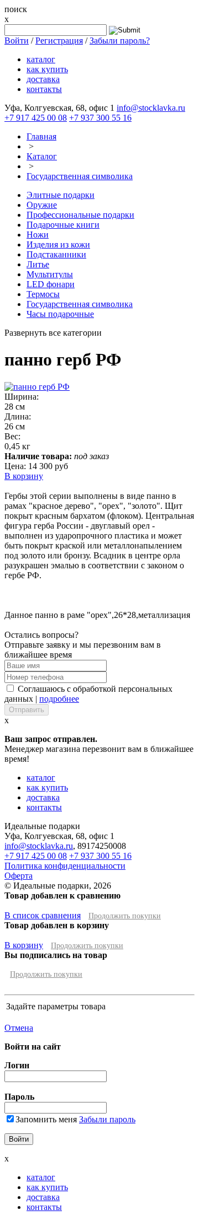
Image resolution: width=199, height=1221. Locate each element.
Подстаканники (56, 254)
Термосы (43, 294)
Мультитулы (50, 274)
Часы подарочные (60, 314)
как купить (47, 69)
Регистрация (59, 40)
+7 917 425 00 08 (35, 117)
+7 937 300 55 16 (100, 117)
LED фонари (51, 284)
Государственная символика (80, 176)
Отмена (18, 1027)
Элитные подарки (61, 195)
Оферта (18, 875)
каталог (41, 59)
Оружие (42, 204)
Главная (41, 136)
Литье (38, 264)
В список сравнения (42, 915)
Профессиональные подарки (80, 214)
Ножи (38, 234)
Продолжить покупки (124, 916)
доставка (43, 79)
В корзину (23, 476)
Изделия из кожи (58, 244)
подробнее (59, 698)
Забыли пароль (107, 1119)
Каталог (42, 156)
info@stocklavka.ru (151, 107)
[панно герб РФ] (37, 386)
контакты (44, 89)
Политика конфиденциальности (64, 865)
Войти (16, 40)
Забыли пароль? (120, 40)
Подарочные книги (63, 224)
